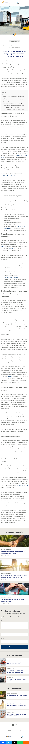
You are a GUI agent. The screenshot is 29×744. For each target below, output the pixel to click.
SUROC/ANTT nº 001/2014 (9, 176)
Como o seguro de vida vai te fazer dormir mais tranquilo (16, 715)
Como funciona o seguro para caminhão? (13, 100)
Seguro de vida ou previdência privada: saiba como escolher (15, 671)
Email (2, 639)
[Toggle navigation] (26, 2)
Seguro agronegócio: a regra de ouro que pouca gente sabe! (13, 553)
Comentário (4, 620)
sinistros (3, 246)
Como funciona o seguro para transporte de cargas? (13, 97)
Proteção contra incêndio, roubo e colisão (15, 109)
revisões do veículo (22, 485)
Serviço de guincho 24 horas (12, 107)
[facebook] (13, 725)
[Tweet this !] (9, 742)
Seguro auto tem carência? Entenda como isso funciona (16, 680)
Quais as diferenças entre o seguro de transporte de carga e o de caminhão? (12, 103)
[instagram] (16, 725)
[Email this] (14, 742)
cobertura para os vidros (11, 278)
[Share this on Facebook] (3, 742)
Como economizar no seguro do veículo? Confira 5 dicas (15, 662)
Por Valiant (14, 38)
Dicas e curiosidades (14, 41)
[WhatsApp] (20, 742)
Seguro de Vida (10, 668)
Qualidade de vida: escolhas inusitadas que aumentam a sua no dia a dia (14, 576)
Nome (2, 632)
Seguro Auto (10, 660)
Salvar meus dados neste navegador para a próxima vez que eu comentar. (15, 617)
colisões (11, 248)
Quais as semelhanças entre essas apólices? (14, 105)
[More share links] (26, 742)
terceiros (9, 376)
